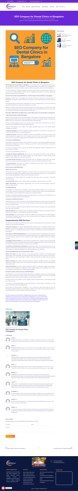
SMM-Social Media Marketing (29, 475)
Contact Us (62, 6)
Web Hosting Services (27, 482)
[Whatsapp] (15, 483)
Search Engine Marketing (28, 473)
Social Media (45, 6)
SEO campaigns (51, 214)
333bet (13, 364)
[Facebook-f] (63, 1)
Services (52, 6)
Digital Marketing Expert (28, 480)
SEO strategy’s (26, 269)
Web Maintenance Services (28, 484)
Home (23, 6)
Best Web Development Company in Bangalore (46, 481)
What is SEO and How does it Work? (66, 36)
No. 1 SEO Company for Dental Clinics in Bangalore (22, 296)
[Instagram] (68, 1)
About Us (28, 6)
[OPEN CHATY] (3, 488)
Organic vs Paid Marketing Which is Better (47, 478)
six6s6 (12, 337)
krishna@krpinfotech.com (21, 1)
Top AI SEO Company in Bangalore (67, 46)
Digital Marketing (35, 6)
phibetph (13, 407)
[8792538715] (76, 244)
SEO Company (41, 20)
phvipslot (13, 399)
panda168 (13, 355)
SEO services (19, 223)
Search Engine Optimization (29, 472)
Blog (57, 6)
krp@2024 (30, 20)
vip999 (12, 345)
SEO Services (51, 20)
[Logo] (11, 7)
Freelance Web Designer (28, 479)
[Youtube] (70, 1)
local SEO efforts (16, 151)
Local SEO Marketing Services (29, 477)
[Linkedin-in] (65, 1)
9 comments (56, 20)
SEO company (34, 109)
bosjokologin (14, 391)
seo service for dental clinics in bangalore (27, 299)
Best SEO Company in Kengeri (66, 41)
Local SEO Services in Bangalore (46, 475)
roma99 (13, 382)
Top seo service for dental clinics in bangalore (29, 301)
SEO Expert (46, 20)
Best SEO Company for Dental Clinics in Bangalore (17, 295)
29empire (13, 372)
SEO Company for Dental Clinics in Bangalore (25, 298)
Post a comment (10, 436)
